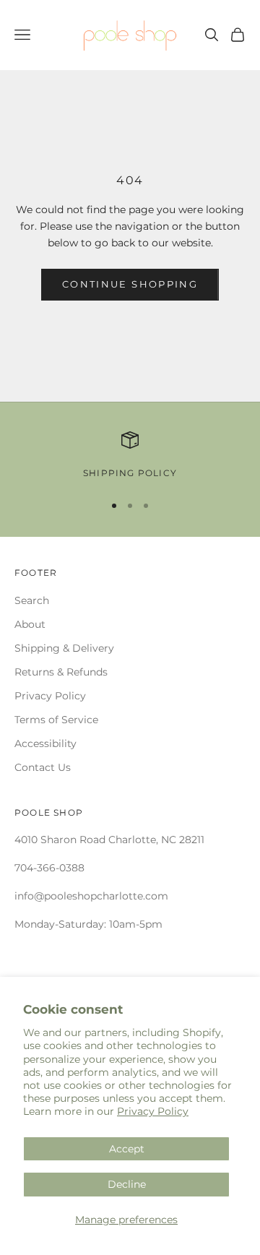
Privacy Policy (152, 1111)
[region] (130, 455)
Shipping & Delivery (64, 648)
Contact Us (42, 767)
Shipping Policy (130, 472)
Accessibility (45, 743)
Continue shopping (130, 284)
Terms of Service (56, 719)
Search (31, 600)
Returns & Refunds (61, 671)
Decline (127, 1184)
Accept (126, 1148)
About (30, 624)
